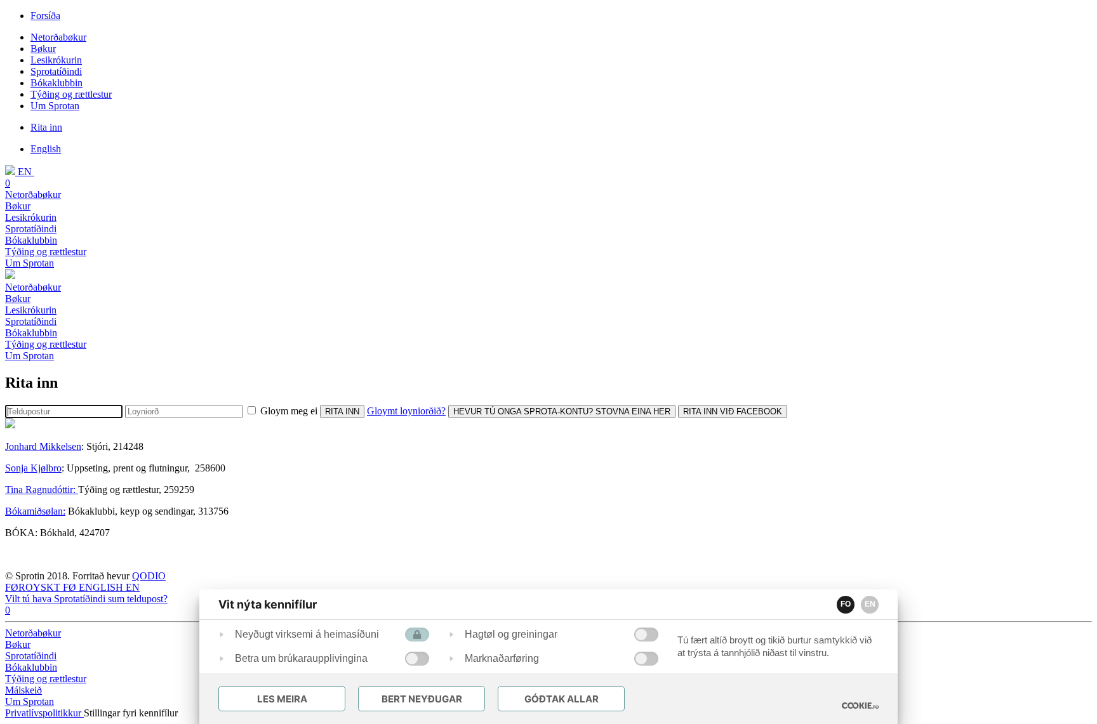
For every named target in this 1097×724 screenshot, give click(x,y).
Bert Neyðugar (422, 699)
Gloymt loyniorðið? (406, 410)
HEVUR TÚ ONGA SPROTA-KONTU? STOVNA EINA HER (561, 411)
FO (846, 604)
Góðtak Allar (561, 699)
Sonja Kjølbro (33, 468)
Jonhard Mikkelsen (43, 446)
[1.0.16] (860, 705)
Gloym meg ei (289, 410)
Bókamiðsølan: (35, 511)
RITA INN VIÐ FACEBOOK (732, 411)
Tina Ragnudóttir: (41, 489)
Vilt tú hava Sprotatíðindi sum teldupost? (86, 598)
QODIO (149, 575)
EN (870, 604)
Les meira (282, 699)
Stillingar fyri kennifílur (131, 713)
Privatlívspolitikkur (44, 713)
